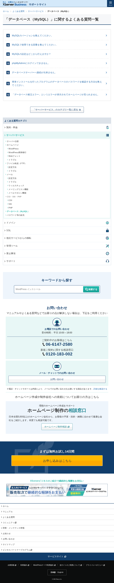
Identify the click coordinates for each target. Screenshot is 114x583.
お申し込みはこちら (57, 460)
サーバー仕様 (13, 141)
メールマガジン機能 (17, 193)
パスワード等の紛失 (15, 215)
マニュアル (8, 511)
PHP (10, 208)
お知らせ (7, 533)
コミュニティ (9, 522)
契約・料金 (12, 127)
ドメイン (10, 222)
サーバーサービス (15, 135)
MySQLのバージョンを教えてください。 (32, 35)
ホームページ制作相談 (55, 426)
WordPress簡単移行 (17, 152)
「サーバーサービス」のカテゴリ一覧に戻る (55, 109)
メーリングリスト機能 (18, 189)
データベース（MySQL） (18, 211)
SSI (10, 204)
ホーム (6, 506)
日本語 (53, 572)
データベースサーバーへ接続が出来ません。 (34, 72)
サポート (10, 261)
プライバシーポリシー (94, 565)
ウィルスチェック (16, 185)
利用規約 (24, 565)
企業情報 (11, 565)
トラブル (12, 160)
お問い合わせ (57, 379)
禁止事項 (10, 253)
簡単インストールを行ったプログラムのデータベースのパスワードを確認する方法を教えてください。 (57, 84)
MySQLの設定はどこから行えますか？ (31, 54)
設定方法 (12, 167)
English (60, 572)
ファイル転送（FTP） (16, 163)
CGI (10, 200)
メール (10, 174)
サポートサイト (38, 4)
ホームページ (13, 145)
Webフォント (14, 156)
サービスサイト (56, 556)
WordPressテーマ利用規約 (43, 565)
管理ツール (12, 246)
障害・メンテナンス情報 (13, 528)
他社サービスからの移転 (18, 238)
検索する (92, 289)
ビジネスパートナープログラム (16, 550)
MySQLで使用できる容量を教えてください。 (35, 45)
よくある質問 (9, 517)
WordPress (13, 149)
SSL (8, 230)
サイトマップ (9, 544)
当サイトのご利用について (70, 565)
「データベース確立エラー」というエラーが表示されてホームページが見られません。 (56, 94)
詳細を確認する (100, 389)
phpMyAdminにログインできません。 (31, 63)
